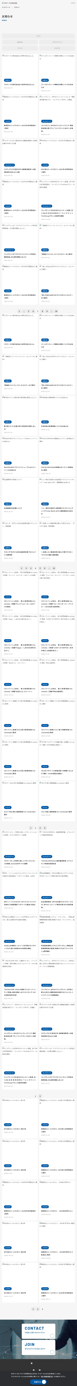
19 (56, 311)
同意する (37, 1382)
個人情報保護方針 (47, 1376)
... (24, 311)
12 (54, 568)
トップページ (6, 7)
